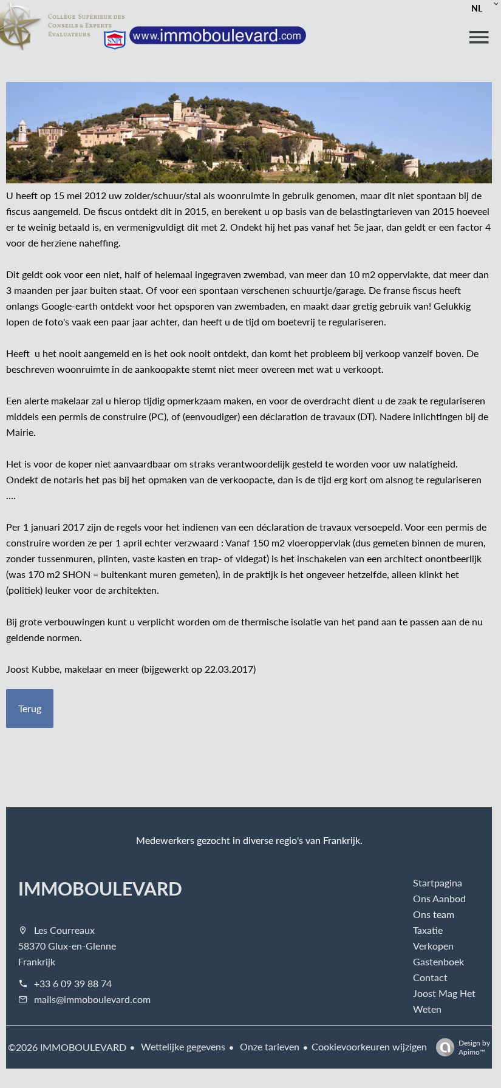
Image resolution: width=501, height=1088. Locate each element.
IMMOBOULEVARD (100, 888)
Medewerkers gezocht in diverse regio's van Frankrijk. (249, 840)
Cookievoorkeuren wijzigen (369, 1046)
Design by (474, 1047)
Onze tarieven (268, 1046)
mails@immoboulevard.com (92, 999)
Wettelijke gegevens (181, 1046)
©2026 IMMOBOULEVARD (67, 1047)
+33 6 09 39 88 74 (73, 983)
